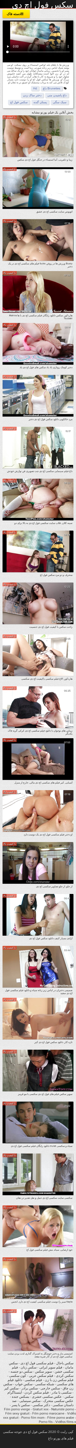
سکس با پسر (21, 1405)
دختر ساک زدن (32, 95)
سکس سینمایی (30, 1401)
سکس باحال (64, 1363)
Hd (35, 88)
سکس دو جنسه (21, 1372)
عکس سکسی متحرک (58, 1401)
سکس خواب (23, 1384)
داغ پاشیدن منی (56, 95)
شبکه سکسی (44, 1384)
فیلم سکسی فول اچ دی (36, 1363)
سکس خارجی (50, 1388)
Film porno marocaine (48, 1413)
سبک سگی (59, 102)
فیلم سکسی (33, 1380)
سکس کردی (64, 1376)
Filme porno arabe (60, 1418)
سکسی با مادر (62, 1392)
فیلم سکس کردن (36, 1392)
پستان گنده (40, 102)
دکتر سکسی (41, 1405)
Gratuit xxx (41, 1409)
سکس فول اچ (19, 102)
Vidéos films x (65, 1422)
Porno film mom (33, 1418)
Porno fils (46, 1422)
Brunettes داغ (51, 88)
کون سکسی (17, 1376)
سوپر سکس (43, 1372)
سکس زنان (29, 1367)
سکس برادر (29, 1388)
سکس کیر (11, 1388)
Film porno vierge (17, 1409)
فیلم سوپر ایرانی (50, 1367)
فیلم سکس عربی (41, 1376)
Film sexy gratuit (17, 1413)
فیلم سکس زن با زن (59, 1380)
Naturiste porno (62, 1409)
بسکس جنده (20, 1397)
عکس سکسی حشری (46, 1397)
